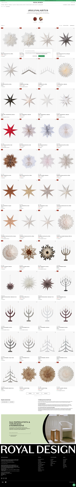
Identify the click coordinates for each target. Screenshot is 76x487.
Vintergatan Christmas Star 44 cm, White (64, 205)
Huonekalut (52, 459)
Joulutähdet (35, 22)
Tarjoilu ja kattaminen (53, 461)
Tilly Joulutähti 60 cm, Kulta (24, 205)
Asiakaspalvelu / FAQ (41, 459)
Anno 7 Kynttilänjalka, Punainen (62, 327)
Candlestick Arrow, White (42, 84)
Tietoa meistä (40, 463)
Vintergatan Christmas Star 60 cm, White (27, 236)
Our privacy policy (38, 53)
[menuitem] (2, 4)
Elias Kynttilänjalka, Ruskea (61, 266)
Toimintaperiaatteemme (41, 464)
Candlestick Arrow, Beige (24, 84)
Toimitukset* (39, 461)
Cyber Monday (65, 466)
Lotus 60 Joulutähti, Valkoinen (62, 388)
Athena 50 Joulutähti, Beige (24, 388)
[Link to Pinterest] (1, 478)
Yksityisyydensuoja (40, 465)
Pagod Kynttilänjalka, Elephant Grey (7, 388)
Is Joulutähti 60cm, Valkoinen (62, 84)
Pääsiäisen (64, 460)
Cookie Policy (39, 466)
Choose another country (4, 463)
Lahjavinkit (64, 461)
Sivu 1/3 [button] (37, 393)
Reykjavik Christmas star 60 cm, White (63, 175)
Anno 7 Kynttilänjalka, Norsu (24, 357)
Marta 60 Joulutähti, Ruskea (24, 266)
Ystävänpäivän (65, 459)
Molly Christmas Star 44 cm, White (26, 175)
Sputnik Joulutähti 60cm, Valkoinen (63, 114)
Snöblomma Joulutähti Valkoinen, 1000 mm (64, 236)
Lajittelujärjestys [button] (72, 25)
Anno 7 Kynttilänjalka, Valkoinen (43, 327)
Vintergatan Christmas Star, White (44, 236)
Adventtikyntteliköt (41, 22)
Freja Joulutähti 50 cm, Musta (43, 266)
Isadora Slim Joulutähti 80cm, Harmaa (8, 114)
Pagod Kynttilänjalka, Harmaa (62, 357)
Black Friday (64, 465)
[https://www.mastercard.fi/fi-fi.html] (5, 482)
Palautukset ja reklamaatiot (41, 462)
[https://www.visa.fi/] (2, 482)
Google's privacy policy (44, 53)
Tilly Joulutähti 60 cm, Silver (43, 205)
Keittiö (51, 464)
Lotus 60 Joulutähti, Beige (42, 388)
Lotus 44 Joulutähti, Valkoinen (6, 266)
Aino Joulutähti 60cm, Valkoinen (25, 114)
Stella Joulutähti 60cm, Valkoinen (44, 114)
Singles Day (64, 464)
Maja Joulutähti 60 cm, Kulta (6, 175)
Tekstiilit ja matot (53, 463)
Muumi (64, 463)
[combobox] (74, 0)
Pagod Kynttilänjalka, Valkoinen (43, 357)
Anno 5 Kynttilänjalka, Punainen (6, 327)
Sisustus (52, 460)
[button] (74, 0)
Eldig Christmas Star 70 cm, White (7, 53)
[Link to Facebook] (4, 478)
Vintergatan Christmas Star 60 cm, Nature (8, 236)
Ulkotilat (52, 465)
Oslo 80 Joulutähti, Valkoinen (43, 175)
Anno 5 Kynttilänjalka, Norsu (24, 327)
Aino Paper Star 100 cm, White (6, 84)
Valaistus (52, 462)
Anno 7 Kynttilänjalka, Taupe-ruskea (7, 357)
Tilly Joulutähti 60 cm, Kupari (6, 205)
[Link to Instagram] (6, 478)
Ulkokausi (64, 462)
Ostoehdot (39, 460)
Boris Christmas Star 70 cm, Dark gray (63, 53)
